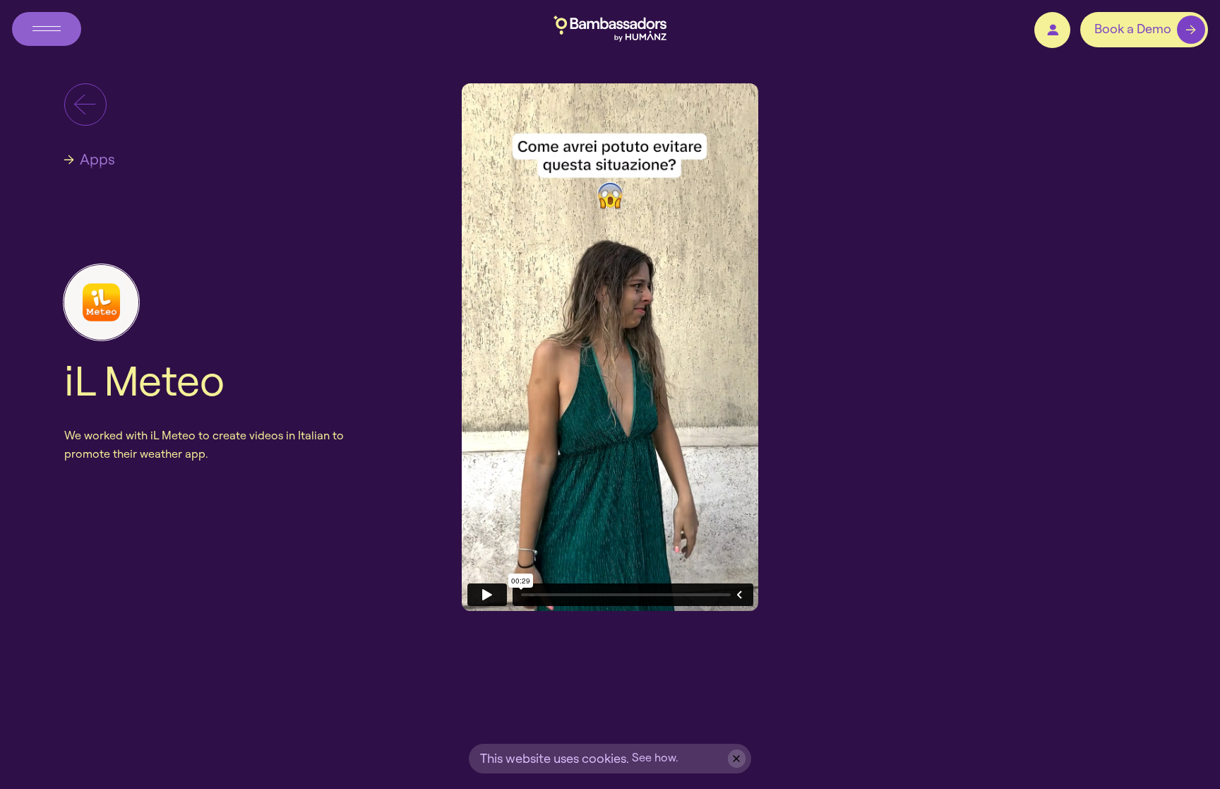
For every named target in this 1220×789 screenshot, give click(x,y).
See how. (655, 757)
